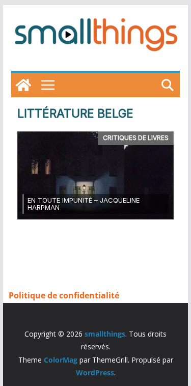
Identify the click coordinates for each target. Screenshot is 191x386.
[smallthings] (23, 85)
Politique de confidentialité (64, 295)
